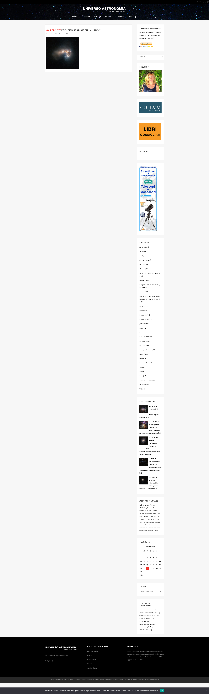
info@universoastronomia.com (58, 655)
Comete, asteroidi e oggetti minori (150, 273)
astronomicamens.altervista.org (149, 613)
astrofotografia (149, 519)
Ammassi (142, 247)
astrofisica (156, 513)
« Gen (141, 575)
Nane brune (143, 341)
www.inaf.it (143, 618)
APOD (141, 251)
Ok (162, 690)
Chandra (142, 269)
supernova (149, 530)
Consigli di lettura (92, 668)
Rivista (141, 358)
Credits (89, 664)
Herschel (142, 306)
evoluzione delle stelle (146, 516)
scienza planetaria (153, 525)
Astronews (142, 260)
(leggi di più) (150, 38)
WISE (140, 389)
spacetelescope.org (145, 630)
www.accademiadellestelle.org (149, 615)
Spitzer (141, 371)
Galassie (142, 292)
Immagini (142, 315)
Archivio (89, 655)
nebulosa (148, 511)
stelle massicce (149, 528)
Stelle (141, 376)
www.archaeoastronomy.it (147, 610)
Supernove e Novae (145, 380)
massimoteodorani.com (147, 624)
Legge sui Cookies (93, 651)
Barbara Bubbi (63, 34)
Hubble (141, 310)
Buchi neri (142, 264)
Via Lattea (142, 384)
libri (140, 332)
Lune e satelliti (143, 337)
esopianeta (142, 528)
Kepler (141, 328)
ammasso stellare (149, 522)
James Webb (143, 324)
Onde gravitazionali (145, 350)
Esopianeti (142, 280)
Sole (140, 367)
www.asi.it (150, 618)
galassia (148, 508)
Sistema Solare (144, 363)
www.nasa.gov (144, 621)
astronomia (144, 505)
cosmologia (148, 513)
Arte (140, 256)
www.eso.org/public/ (146, 627)
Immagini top (143, 319)
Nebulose (142, 345)
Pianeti (141, 354)
